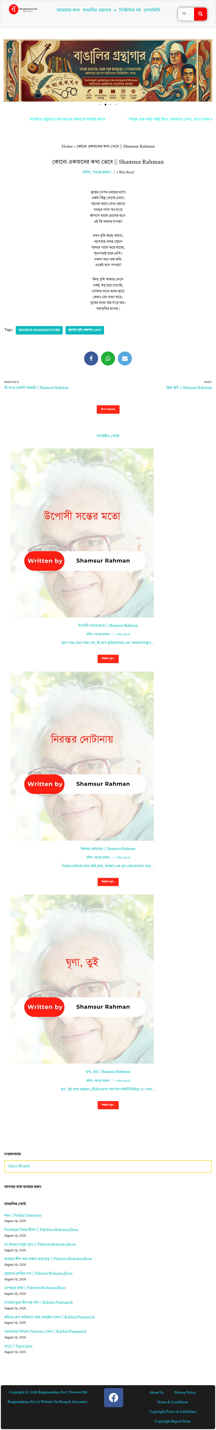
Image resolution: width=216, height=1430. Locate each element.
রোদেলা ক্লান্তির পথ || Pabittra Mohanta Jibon (38, 1274)
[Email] (125, 358)
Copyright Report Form (173, 1421)
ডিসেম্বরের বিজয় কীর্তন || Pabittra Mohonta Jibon (41, 1230)
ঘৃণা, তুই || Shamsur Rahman (108, 1072)
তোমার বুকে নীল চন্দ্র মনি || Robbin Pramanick (38, 1303)
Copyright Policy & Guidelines (172, 1412)
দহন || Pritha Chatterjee (23, 1216)
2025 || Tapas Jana (18, 1346)
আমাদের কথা (68, 10)
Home (67, 147)
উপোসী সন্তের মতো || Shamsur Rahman (108, 626)
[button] (99, 10)
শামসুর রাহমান (102, 172)
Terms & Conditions (172, 1402)
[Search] (200, 14)
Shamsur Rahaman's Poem (39, 330)
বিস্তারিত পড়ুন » (106, 660)
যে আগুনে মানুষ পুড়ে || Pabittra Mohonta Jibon (40, 1245)
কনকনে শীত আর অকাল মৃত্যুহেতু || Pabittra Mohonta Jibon (48, 1259)
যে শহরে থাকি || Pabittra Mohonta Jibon (35, 1288)
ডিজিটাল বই (130, 10)
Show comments (108, 409)
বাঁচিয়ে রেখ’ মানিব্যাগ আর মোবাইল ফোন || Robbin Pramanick (49, 1317)
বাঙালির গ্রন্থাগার (97, 10)
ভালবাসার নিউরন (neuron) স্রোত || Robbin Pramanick (45, 1332)
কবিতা (86, 172)
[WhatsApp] (108, 358)
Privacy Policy (185, 1392)
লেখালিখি (151, 10)
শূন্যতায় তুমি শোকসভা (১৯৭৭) (84, 330)
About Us (157, 1392)
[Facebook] (91, 358)
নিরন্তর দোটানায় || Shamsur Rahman (108, 849)
